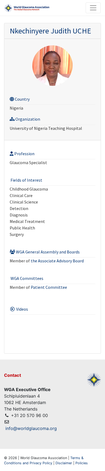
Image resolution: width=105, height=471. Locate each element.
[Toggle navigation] (93, 7)
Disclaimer (63, 463)
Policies (81, 463)
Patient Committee (49, 287)
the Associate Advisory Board (57, 260)
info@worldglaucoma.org (31, 428)
